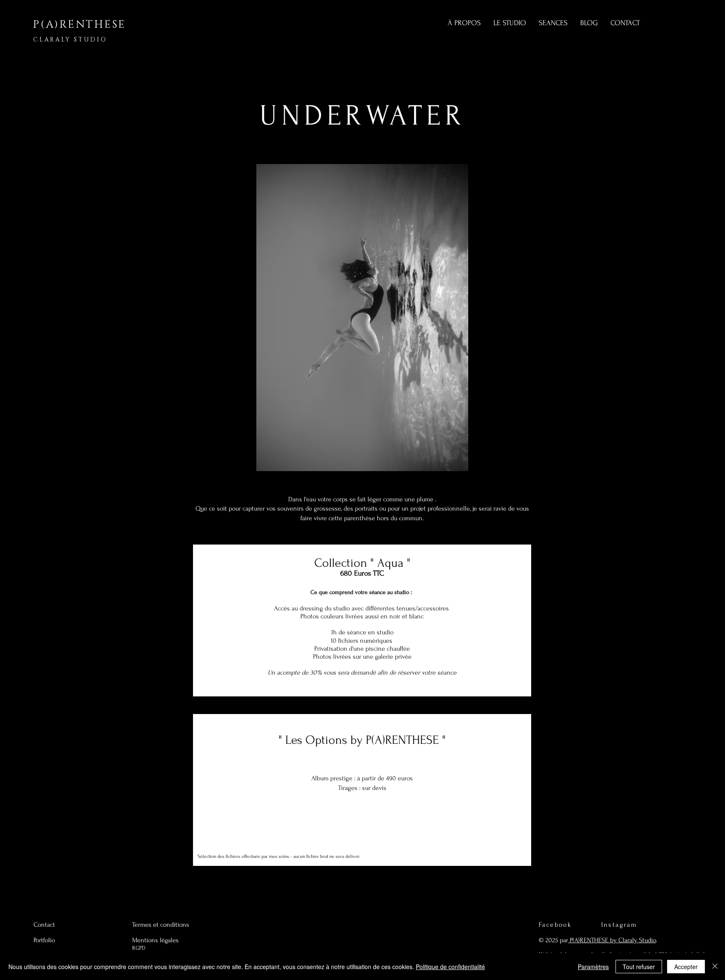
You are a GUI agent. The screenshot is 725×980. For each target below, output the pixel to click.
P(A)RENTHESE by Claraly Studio (612, 940)
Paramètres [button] (593, 966)
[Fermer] (715, 966)
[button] (362, 317)
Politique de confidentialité (450, 966)
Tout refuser (639, 966)
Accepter (686, 966)
